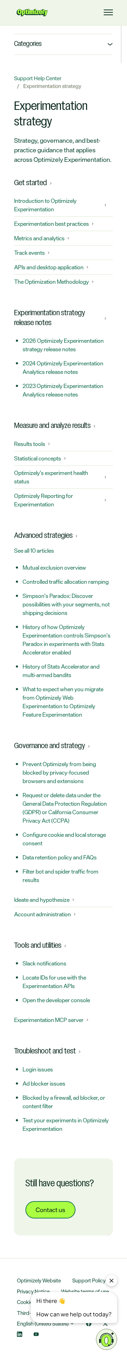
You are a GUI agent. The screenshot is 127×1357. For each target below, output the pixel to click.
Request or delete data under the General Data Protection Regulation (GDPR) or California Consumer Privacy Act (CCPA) (65, 808)
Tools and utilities (37, 945)
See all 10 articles (34, 550)
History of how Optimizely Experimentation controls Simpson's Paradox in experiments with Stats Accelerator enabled (66, 639)
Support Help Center (37, 78)
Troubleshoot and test (45, 1051)
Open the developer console (56, 1000)
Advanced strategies (43, 536)
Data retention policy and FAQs (60, 857)
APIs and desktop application (49, 267)
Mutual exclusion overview (54, 567)
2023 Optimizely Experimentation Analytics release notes (63, 390)
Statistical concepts (37, 458)
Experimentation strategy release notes (49, 318)
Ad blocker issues (44, 1083)
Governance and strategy (49, 746)
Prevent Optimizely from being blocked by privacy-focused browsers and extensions (59, 772)
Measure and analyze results (52, 426)
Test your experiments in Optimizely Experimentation (66, 1124)
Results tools (29, 444)
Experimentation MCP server (49, 1020)
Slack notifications (44, 963)
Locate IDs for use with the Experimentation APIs (54, 982)
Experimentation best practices (51, 223)
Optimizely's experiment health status (51, 477)
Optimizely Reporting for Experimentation (43, 500)
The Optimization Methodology (51, 281)
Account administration (42, 914)
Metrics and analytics (39, 238)
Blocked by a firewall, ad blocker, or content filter (64, 1102)
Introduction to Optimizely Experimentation (45, 204)
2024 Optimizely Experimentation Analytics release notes (63, 367)
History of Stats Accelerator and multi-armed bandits (61, 671)
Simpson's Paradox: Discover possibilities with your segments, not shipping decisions (66, 604)
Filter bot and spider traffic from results (60, 876)
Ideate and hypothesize (41, 899)
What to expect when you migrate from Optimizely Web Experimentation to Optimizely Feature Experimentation (63, 702)
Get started (30, 183)
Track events (29, 252)
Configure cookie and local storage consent (64, 839)
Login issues (38, 1069)
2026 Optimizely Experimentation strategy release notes (63, 345)
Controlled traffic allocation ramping (66, 581)
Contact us (50, 1209)
